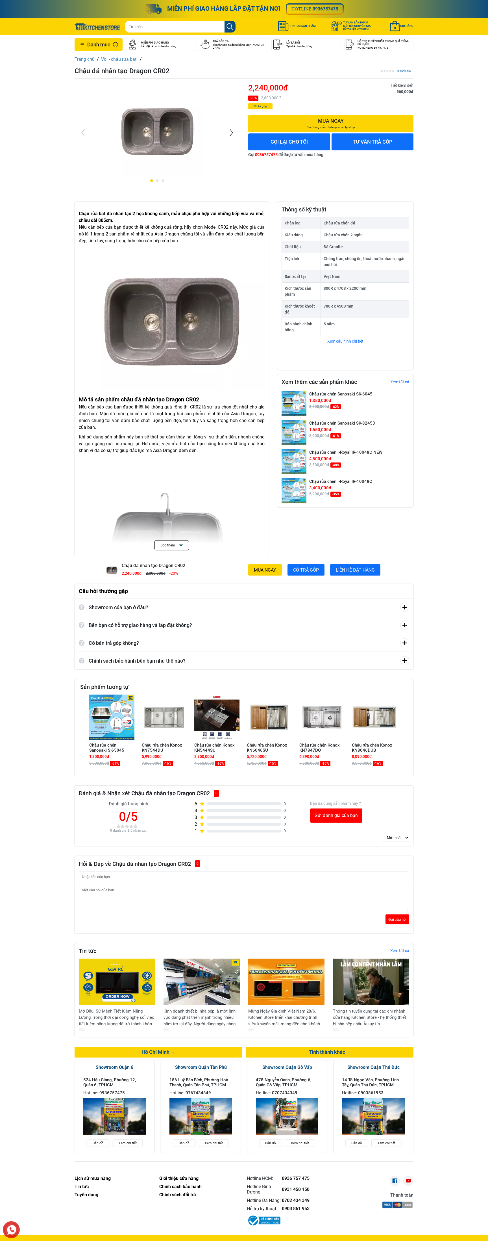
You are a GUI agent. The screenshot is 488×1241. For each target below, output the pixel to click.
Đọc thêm (168, 545)
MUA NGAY (265, 570)
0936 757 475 (296, 1178)
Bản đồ (98, 1143)
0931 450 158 (296, 1189)
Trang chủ (85, 59)
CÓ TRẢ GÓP (306, 570)
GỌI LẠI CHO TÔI (289, 142)
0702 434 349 (296, 1200)
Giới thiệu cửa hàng (179, 1178)
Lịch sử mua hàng (93, 1178)
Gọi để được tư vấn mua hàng (285, 154)
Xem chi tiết (128, 1143)
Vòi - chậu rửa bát (119, 59)
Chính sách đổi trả (177, 1194)
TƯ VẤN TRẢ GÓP (373, 142)
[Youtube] (408, 1181)
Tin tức (82, 1186)
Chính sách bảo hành (180, 1186)
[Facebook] (395, 1181)
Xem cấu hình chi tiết (345, 341)
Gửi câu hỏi (397, 919)
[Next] (231, 132)
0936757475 (325, 9)
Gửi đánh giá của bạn (336, 815)
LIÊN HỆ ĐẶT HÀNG (355, 570)
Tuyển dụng (86, 1194)
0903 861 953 (296, 1208)
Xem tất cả (399, 382)
